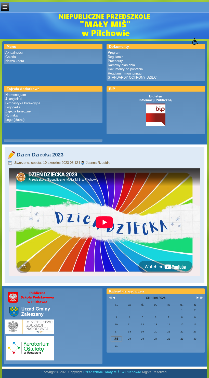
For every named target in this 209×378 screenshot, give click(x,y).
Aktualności (14, 52)
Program (114, 52)
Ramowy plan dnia (121, 65)
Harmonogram (15, 95)
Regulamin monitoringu (124, 73)
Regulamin (115, 57)
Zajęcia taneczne (18, 111)
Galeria (10, 57)
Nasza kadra (14, 61)
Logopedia (12, 107)
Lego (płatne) (14, 120)
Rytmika (11, 115)
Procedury (115, 61)
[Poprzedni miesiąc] (114, 298)
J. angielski (13, 99)
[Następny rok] (201, 298)
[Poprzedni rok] (110, 298)
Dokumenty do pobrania (125, 69)
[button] (200, 45)
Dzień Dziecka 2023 (40, 154)
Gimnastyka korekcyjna (22, 103)
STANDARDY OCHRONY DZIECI (133, 77)
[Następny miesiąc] (197, 298)
